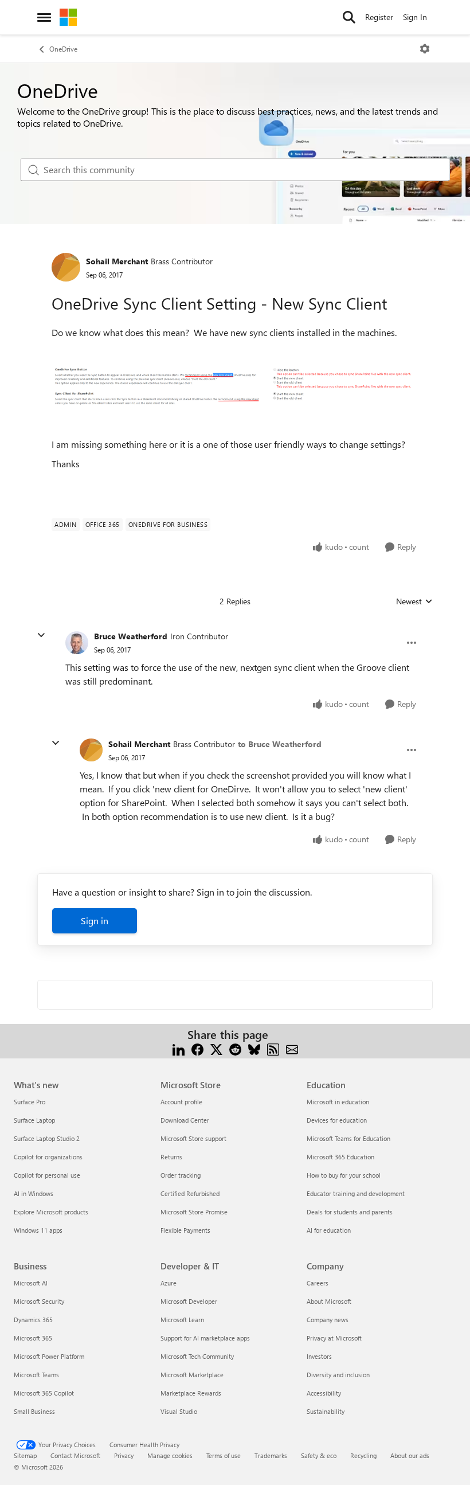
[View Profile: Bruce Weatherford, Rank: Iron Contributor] (76, 642)
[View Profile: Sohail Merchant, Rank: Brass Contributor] (66, 267)
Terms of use (223, 1455)
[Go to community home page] (68, 17)
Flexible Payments (185, 1230)
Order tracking (180, 1175)
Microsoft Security (39, 1301)
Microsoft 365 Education (340, 1156)
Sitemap (25, 1455)
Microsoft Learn (182, 1319)
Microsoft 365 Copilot (44, 1393)
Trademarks (270, 1455)
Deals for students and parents (350, 1211)
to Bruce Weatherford (280, 743)
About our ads (409, 1455)
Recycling (363, 1455)
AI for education (329, 1230)
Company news (327, 1319)
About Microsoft (329, 1301)
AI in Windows (33, 1193)
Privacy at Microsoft (334, 1338)
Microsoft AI (31, 1283)
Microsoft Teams (36, 1374)
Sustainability (325, 1411)
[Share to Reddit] (235, 1048)
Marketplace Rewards (190, 1393)
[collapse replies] (41, 635)
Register (379, 16)
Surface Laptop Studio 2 (47, 1138)
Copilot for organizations (48, 1156)
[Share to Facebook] (197, 1048)
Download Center (184, 1120)
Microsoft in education (338, 1101)
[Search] (349, 17)
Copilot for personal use (47, 1175)
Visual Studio (178, 1411)
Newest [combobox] (414, 601)
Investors (319, 1356)
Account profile (181, 1101)
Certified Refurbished (190, 1193)
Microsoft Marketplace (192, 1374)
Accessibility (324, 1393)
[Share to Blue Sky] (254, 1048)
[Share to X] (216, 1048)
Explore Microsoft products (51, 1211)
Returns (171, 1156)
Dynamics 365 (33, 1319)
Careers (317, 1283)
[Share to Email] (292, 1048)
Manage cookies (170, 1455)
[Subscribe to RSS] (273, 1048)
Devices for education (337, 1120)
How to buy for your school (344, 1175)
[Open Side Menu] (44, 17)
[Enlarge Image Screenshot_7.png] (235, 386)
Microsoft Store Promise (194, 1211)
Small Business (34, 1411)
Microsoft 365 (33, 1338)
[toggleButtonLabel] (425, 49)
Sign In (415, 16)
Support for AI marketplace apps (205, 1338)
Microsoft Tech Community (197, 1356)
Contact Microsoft (75, 1455)
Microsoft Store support (193, 1138)
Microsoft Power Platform (49, 1356)
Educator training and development (356, 1193)
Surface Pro (29, 1101)
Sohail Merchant (117, 261)
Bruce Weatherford (130, 636)
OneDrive (63, 48)
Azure (168, 1283)
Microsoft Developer (188, 1301)
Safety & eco (318, 1455)
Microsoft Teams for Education (348, 1138)
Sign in (94, 921)
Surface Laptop (34, 1120)
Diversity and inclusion (338, 1374)
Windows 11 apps (38, 1230)
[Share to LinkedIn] (179, 1048)
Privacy (124, 1455)
